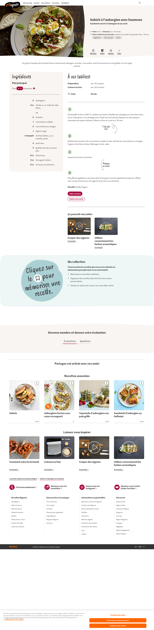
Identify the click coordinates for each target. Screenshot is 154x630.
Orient (118, 38)
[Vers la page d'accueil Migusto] (12, 3)
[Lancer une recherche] (140, 3)
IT (144, 547)
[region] (77, 620)
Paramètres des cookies (89, 527)
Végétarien (97, 38)
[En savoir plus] (79, 239)
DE (136, 547)
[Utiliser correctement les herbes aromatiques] (129, 453)
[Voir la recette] (24, 401)
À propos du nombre (34, 88)
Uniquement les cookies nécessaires (118, 620)
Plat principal (108, 38)
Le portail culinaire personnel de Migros (23, 478)
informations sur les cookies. (14, 620)
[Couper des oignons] (94, 453)
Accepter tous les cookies (118, 626)
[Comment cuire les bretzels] (24, 453)
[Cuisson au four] (59, 453)
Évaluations (70, 341)
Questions (85, 341)
